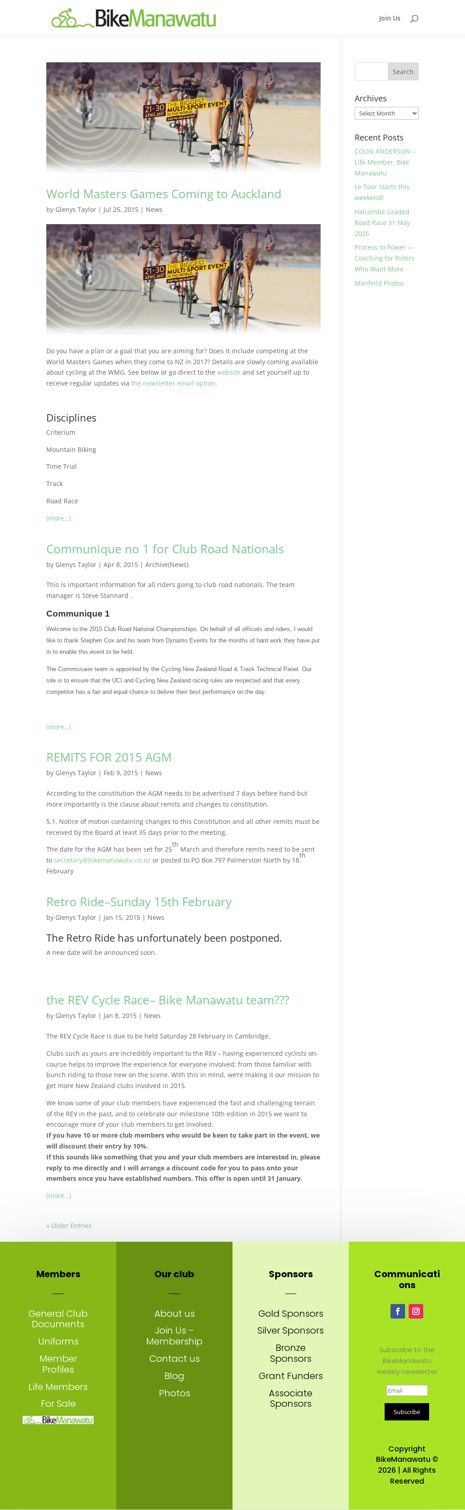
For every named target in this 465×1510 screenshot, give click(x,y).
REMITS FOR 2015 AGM (109, 757)
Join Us (390, 18)
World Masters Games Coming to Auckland (164, 194)
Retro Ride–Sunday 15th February (139, 901)
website (229, 372)
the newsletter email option (173, 383)
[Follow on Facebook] (398, 1311)
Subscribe (407, 1412)
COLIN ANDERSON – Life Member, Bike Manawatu (385, 162)
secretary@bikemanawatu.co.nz (102, 860)
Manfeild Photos (379, 283)
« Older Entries (69, 1225)
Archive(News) (166, 564)
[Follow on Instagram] (416, 1311)
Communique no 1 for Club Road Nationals (165, 549)
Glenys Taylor (75, 209)
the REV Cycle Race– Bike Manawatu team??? (167, 1000)
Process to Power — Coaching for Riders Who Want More (385, 258)
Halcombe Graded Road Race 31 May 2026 (382, 222)
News (154, 209)
